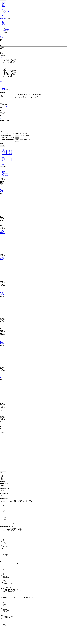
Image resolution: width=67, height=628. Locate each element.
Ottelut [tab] (3, 23)
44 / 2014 (7, 152)
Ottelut (3, 4)
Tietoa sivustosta (6, 11)
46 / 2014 (7, 154)
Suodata (2, 145)
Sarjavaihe (2, 81)
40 (2, 478)
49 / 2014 (7, 155)
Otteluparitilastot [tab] (6, 29)
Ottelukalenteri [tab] (4, 24)
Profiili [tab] (3, 22)
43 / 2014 (7, 151)
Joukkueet (3, 6)
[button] (33, 190)
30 (2, 477)
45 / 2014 (7, 153)
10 (2, 475)
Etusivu (1, 18)
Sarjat (3, 3)
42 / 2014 (7, 150)
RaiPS (3, 172)
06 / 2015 (7, 160)
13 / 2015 (7, 164)
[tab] (33, 183)
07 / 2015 (7, 161)
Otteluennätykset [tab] (7, 26)
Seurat (3, 5)
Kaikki (3, 168)
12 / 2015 (7, 163)
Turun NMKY (4, 83)
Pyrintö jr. (3, 90)
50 (2, 479)
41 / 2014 (7, 149)
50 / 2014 (7, 156)
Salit (3, 7)
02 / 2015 (7, 157)
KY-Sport (3, 87)
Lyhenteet (5, 12)
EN (2, 15)
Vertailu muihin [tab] (6, 30)
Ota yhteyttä (6, 13)
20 (2, 476)
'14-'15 (17, 133)
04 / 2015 (7, 159)
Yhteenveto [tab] (4, 21)
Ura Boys (4, 174)
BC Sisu (3, 88)
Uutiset (5, 10)
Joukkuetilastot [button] (4, 25)
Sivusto (3, 9)
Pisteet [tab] (5, 27)
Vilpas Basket (4, 89)
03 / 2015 (7, 158)
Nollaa (1, 176)
